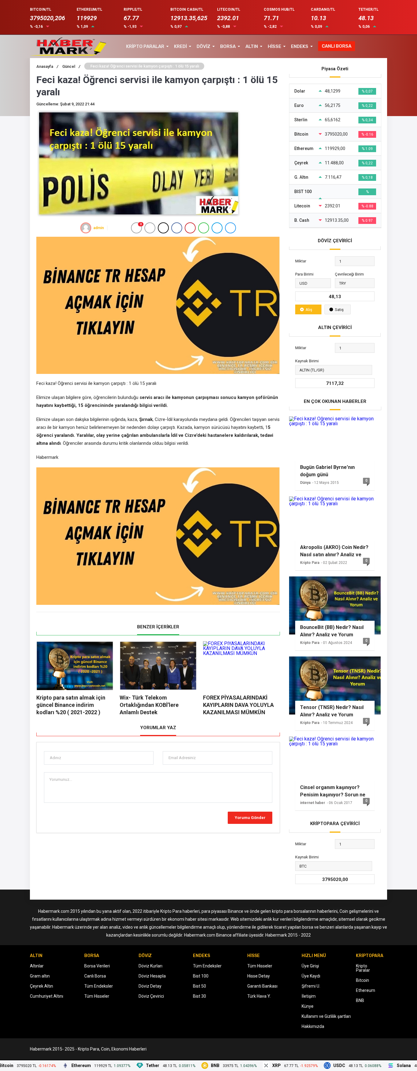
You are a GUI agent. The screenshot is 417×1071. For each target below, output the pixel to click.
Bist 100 (201, 976)
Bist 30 (199, 996)
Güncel (71, 66)
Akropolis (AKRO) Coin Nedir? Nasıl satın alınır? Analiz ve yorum (334, 551)
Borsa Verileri (97, 966)
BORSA (228, 46)
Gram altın (40, 976)
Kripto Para (309, 563)
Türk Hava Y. (259, 996)
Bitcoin (362, 980)
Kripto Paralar (363, 968)
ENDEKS (299, 46)
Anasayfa (47, 66)
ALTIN (251, 46)
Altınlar (37, 966)
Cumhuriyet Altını (46, 996)
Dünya (305, 482)
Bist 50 (199, 986)
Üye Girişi (310, 966)
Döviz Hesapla (152, 976)
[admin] (85, 227)
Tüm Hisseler (96, 996)
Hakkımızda (313, 1026)
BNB (360, 1000)
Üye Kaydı (311, 976)
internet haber (312, 803)
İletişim (309, 996)
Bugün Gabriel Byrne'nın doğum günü (327, 470)
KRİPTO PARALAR (145, 46)
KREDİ (180, 46)
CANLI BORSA (336, 46)
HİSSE (274, 46)
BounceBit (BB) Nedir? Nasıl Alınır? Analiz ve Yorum (332, 631)
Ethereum (365, 990)
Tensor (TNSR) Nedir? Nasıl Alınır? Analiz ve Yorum (332, 711)
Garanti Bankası (262, 986)
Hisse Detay (258, 976)
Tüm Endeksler (98, 986)
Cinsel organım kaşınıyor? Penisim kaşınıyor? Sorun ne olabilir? (332, 791)
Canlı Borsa (95, 976)
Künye (308, 1006)
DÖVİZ (203, 46)
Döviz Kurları (150, 966)
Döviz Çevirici (151, 996)
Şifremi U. (311, 986)
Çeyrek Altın (41, 986)
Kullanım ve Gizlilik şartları (326, 1016)
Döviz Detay (150, 986)
